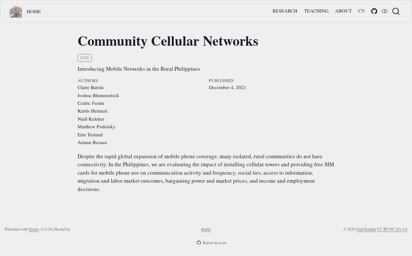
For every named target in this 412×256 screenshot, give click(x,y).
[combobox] (396, 11)
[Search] (396, 11)
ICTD (84, 57)
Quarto (34, 229)
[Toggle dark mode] (384, 11)
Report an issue (214, 242)
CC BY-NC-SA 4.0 (392, 229)
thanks (206, 229)
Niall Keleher (366, 229)
